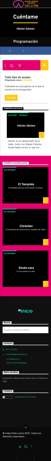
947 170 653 (11, 349)
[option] (25, 131)
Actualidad (26, 80)
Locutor (12, 115)
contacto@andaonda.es (16, 354)
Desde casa (26, 268)
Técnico (23, 115)
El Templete (26, 184)
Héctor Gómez (26, 126)
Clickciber (26, 226)
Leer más (11, 97)
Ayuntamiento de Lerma (25, 397)
